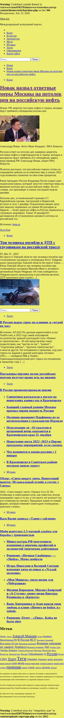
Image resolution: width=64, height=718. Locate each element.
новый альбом (46, 663)
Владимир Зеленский (45, 640)
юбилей (54, 668)
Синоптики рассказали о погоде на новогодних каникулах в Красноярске (34, 398)
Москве (24, 654)
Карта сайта (13, 53)
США (3, 659)
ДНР (46, 647)
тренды (38, 668)
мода (21, 663)
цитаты (46, 667)
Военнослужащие (35, 647)
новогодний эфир (32, 663)
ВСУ (33, 639)
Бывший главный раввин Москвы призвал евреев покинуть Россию (31, 408)
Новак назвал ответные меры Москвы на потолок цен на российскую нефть (31, 94)
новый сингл (59, 664)
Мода (10, 41)
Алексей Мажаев (24, 636)
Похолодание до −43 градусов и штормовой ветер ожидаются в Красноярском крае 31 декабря (29, 431)
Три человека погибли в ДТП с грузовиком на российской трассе (30, 244)
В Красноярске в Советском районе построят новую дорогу (32, 463)
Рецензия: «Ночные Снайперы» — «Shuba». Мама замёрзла (31, 557)
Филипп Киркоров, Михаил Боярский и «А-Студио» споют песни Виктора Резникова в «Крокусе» (34, 593)
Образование (14, 50)
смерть (24, 668)
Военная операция (27, 644)
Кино (10, 32)
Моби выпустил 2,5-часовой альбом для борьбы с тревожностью (28, 533)
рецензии (14, 667)
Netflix (3, 636)
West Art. (5, 18)
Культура (12, 35)
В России (23, 639)
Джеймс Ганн (55, 647)
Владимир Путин (9, 643)
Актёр (9, 636)
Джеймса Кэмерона (25, 650)
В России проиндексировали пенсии (25, 390)
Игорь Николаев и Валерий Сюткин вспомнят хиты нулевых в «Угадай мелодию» (33, 569)
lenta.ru (16, 224)
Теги (21, 658)
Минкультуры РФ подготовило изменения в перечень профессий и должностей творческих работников (32, 545)
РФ (45, 654)
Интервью (38, 650)
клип (14, 663)
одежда (3, 668)
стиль (31, 667)
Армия (40, 636)
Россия (61, 654)
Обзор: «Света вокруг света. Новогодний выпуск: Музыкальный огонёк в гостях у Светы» (29, 482)
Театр (10, 47)
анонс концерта (55, 659)
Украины (42, 659)
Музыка (11, 44)
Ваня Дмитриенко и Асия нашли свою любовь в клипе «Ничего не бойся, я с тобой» (34, 607)
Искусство (47, 650)
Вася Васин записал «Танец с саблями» (28, 518)
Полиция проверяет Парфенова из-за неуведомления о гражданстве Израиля (35, 419)
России (52, 654)
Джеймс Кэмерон (8, 650)
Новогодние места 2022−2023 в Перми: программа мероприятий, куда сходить (34, 443)
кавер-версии (5, 664)
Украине (32, 659)
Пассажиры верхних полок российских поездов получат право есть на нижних (28, 375)
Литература (13, 38)
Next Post (5, 230)
